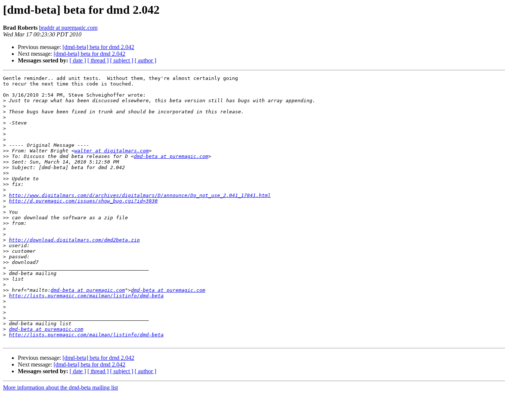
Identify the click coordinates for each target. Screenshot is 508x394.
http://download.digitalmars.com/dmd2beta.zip (74, 240)
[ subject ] (121, 60)
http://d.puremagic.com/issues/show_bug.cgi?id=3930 (83, 201)
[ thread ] (98, 60)
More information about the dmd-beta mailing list (60, 387)
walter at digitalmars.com (111, 151)
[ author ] (145, 60)
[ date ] (78, 60)
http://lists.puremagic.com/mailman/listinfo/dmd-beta (86, 295)
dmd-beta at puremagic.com (171, 156)
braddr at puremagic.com (68, 28)
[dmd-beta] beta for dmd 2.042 (98, 47)
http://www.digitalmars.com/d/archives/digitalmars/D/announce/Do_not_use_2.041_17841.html (140, 195)
